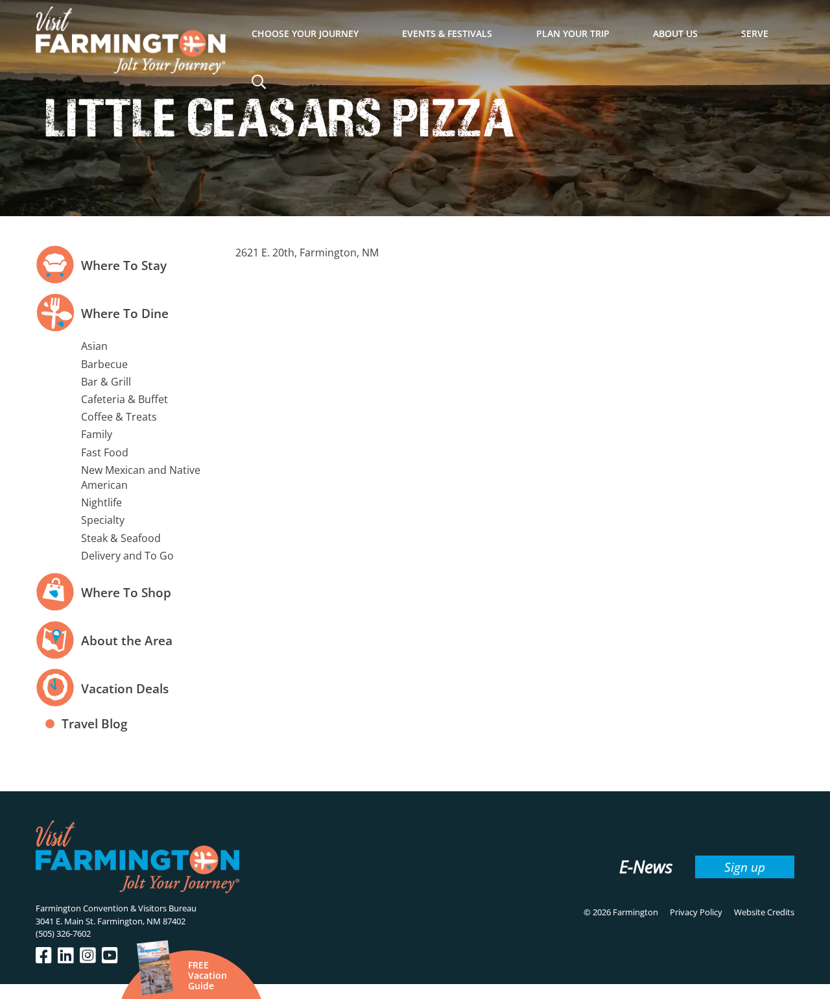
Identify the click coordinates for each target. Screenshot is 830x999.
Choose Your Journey (305, 33)
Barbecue (104, 364)
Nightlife (101, 502)
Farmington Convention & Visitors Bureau (116, 908)
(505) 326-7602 (63, 933)
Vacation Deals (125, 688)
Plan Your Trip (573, 33)
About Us (675, 33)
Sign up (744, 867)
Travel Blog (95, 723)
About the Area (126, 640)
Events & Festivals (447, 33)
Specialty (102, 520)
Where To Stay (124, 265)
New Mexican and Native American (140, 477)
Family (96, 434)
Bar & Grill (106, 382)
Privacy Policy (696, 912)
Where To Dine (125, 313)
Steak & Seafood (121, 538)
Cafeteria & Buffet (124, 399)
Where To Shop (126, 592)
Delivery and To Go (127, 556)
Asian (94, 346)
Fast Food (104, 452)
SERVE (754, 33)
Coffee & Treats (119, 417)
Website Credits (764, 912)
